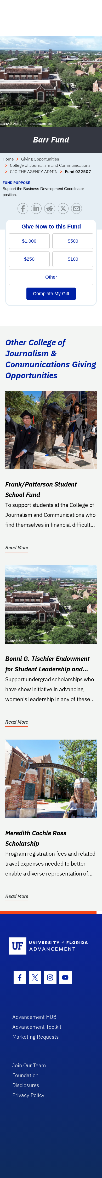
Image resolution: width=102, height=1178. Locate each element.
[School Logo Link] (48, 946)
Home (8, 159)
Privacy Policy (28, 1095)
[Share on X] (64, 209)
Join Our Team (29, 1065)
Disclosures (25, 1085)
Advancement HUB (34, 1016)
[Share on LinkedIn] (37, 209)
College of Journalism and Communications (50, 165)
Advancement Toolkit (36, 1026)
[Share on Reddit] (51, 209)
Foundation (25, 1075)
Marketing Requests (35, 1036)
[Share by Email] (77, 209)
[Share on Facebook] (24, 209)
